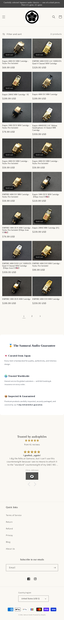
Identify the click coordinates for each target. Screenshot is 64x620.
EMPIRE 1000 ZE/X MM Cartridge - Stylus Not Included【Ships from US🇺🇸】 (17, 230)
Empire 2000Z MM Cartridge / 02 (15, 95)
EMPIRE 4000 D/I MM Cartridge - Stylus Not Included (16, 195)
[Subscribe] (54, 567)
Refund (9, 528)
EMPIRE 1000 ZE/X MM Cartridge (16, 299)
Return (9, 522)
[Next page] (40, 316)
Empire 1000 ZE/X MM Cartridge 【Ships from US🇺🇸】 (45, 195)
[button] (3, 17)
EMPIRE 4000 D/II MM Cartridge (46, 299)
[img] (32, 440)
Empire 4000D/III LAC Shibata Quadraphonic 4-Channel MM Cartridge (44, 128)
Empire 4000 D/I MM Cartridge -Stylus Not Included (15, 62)
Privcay (9, 535)
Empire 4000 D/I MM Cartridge (44, 94)
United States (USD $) (30, 598)
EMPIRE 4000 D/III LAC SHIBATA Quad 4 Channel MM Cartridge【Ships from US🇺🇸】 (16, 265)
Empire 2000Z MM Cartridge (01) (45, 228)
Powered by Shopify (39, 615)
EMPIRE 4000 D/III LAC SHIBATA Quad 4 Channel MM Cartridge (46, 62)
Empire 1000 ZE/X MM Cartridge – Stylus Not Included (16, 126)
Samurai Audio (28, 615)
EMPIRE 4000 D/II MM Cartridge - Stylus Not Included (46, 264)
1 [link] (24, 316)
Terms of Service (14, 515)
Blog (8, 542)
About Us (10, 548)
